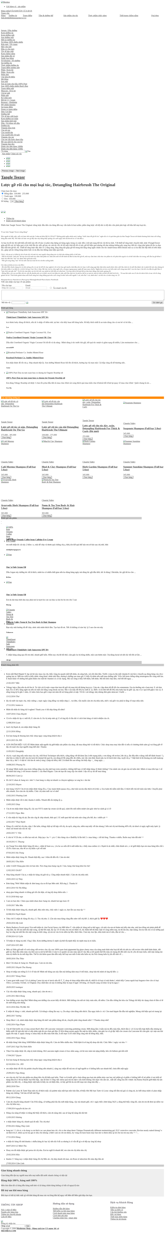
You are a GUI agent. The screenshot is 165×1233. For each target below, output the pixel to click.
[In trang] (2, 212)
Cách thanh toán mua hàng (64, 1213)
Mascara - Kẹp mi (8, 91)
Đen (9, 199)
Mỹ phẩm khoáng (8, 105)
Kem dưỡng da (7, 33)
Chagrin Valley (129, 423)
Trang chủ (5, 13)
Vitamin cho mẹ (7, 137)
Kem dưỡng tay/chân (9, 118)
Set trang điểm (7, 107)
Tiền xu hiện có (116, 1210)
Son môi (4, 81)
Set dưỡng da (6, 63)
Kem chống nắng (8, 54)
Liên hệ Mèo (6, 1217)
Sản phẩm (6, 154)
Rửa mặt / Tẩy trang (9, 44)
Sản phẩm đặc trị (8, 56)
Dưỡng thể (5, 114)
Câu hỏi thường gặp (118, 1212)
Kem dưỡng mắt (7, 35)
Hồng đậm (16, 193)
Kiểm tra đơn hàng (118, 1207)
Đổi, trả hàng (115, 1214)
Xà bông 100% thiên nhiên (12, 42)
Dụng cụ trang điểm (9, 109)
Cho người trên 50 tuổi (10, 135)
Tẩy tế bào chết (7, 51)
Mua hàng (19, 201)
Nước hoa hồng (7, 58)
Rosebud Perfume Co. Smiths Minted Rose (25, 358)
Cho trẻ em (5, 130)
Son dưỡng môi (7, 37)
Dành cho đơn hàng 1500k (12, 149)
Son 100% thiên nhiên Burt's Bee (14, 86)
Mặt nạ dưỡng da (8, 40)
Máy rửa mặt (6, 47)
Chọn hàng (6, 437)
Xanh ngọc (12, 196)
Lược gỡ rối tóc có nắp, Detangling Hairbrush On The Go (19, 428)
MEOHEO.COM (8, 1231)
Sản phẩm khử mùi (8, 121)
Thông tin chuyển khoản (11, 1214)
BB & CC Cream (8, 100)
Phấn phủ (5, 74)
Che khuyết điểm (8, 77)
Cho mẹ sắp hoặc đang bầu (12, 139)
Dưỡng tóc (5, 125)
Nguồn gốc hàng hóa (9, 1212)
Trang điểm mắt (7, 88)
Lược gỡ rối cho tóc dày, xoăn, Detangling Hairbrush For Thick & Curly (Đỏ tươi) (101, 428)
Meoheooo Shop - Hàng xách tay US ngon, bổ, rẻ (37, 1228)
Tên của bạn (7, 285)
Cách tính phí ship (60, 1215)
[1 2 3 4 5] (12, 201)
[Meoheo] (5, 2)
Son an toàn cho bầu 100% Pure (14, 84)
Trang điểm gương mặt (10, 67)
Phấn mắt (5, 95)
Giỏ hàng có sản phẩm (16, 6)
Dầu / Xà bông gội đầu (10, 123)
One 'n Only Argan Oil (16, 567)
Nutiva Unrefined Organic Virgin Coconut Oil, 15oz (28, 337)
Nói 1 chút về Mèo (8, 1210)
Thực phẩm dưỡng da (10, 65)
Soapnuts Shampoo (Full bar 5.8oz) (142, 428)
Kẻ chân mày (6, 98)
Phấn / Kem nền (7, 72)
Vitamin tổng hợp (8, 128)
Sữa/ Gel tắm (6, 112)
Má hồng (4, 79)
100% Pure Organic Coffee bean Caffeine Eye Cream (29, 539)
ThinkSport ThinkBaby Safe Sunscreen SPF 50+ (27, 317)
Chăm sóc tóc (16, 154)
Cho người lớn (7, 132)
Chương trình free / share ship (65, 1218)
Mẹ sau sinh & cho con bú (11, 142)
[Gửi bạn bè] (5, 212)
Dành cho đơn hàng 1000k (12, 146)
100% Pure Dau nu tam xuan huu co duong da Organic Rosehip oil (35, 378)
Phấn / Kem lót (7, 70)
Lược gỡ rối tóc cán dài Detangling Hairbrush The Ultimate (60, 428)
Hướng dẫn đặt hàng (61, 1208)
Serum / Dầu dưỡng (9, 30)
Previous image (8, 171)
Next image (20, 171)
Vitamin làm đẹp (7, 144)
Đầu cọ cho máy (7, 49)
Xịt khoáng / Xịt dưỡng (10, 61)
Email (28, 285)
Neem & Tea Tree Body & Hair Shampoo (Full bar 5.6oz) (58, 507)
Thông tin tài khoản (118, 1219)
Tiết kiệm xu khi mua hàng (64, 1211)
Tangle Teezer (13, 177)
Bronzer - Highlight (9, 102)
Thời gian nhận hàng (118, 1217)
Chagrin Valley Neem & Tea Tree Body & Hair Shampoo (31, 622)
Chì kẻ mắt (5, 93)
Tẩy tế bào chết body (9, 116)
